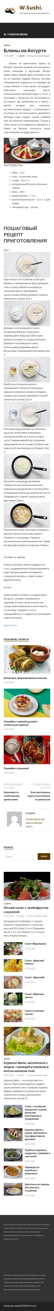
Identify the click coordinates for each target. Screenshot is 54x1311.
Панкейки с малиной (16, 768)
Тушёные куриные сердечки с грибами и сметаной (37, 1153)
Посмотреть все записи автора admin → (35, 823)
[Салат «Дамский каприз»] (13, 971)
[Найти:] (27, 856)
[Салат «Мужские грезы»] (13, 1004)
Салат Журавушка (35, 943)
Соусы (7, 1059)
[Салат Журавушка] (13, 954)
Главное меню (18, 34)
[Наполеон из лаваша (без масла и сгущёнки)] (13, 1194)
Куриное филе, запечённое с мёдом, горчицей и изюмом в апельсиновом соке (26, 1067)
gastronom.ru (11, 625)
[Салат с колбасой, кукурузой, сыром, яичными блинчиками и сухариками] (13, 1116)
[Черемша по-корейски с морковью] (13, 1177)
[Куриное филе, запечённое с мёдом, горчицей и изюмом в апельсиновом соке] (27, 1056)
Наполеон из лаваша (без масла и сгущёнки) (37, 1187)
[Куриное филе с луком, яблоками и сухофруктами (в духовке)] (13, 1140)
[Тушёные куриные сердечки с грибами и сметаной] (13, 1160)
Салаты (7, 904)
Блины (7, 45)
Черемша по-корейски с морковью (32, 1170)
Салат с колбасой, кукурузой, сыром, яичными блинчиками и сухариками (36, 1112)
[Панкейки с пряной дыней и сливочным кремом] (27, 718)
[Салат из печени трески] (13, 1021)
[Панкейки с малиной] (27, 764)
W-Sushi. (31, 7)
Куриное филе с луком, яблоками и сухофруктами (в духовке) (36, 1134)
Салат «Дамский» (35, 977)
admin (22, 56)
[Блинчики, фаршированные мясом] (27, 674)
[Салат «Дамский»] (13, 987)
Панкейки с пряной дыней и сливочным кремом (20, 723)
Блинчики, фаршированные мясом (25, 678)
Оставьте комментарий (38, 56)
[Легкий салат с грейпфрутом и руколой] (27, 901)
